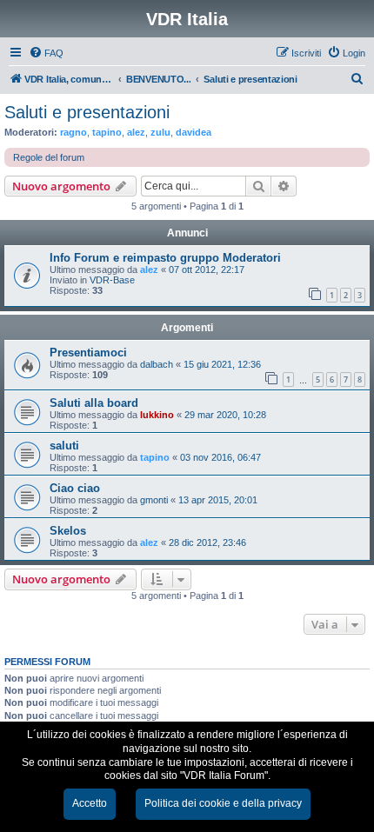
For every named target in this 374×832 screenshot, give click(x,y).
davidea (193, 132)
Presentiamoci (88, 352)
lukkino (157, 414)
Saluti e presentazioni (87, 112)
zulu (160, 132)
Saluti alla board (94, 402)
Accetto (89, 803)
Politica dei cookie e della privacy (223, 803)
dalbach (156, 364)
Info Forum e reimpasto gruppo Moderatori (165, 257)
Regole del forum (48, 157)
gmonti (154, 500)
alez (136, 132)
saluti (64, 445)
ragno (73, 132)
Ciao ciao (75, 488)
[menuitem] (46, 53)
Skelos (68, 530)
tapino (107, 132)
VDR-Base (112, 280)
